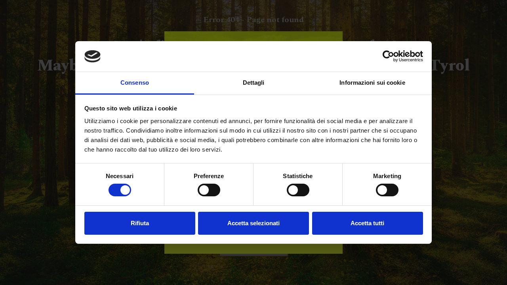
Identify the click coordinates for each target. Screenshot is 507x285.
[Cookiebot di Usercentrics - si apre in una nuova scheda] (388, 56)
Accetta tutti (367, 223)
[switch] (209, 190)
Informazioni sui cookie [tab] (372, 82)
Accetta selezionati (253, 223)
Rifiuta (140, 223)
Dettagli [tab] (254, 82)
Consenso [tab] (134, 82)
